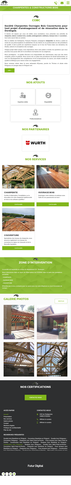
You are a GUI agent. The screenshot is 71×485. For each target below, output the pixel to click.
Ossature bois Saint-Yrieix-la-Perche (34, 450)
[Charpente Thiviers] (19, 322)
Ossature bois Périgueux (33, 444)
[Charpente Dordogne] (19, 359)
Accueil (6, 414)
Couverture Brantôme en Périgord (38, 438)
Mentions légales (9, 425)
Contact (6, 423)
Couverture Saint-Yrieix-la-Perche (14, 446)
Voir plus (61, 301)
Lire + (9, 70)
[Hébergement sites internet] (35, 469)
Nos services (8, 419)
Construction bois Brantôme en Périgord (24, 442)
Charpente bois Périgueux (28, 448)
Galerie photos (8, 421)
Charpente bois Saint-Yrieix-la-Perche (32, 440)
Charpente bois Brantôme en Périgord (40, 446)
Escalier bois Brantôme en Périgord (15, 438)
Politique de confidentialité (12, 428)
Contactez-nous (35, 397)
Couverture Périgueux (11, 440)
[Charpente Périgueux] (52, 359)
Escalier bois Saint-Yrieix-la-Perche (54, 444)
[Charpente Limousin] (52, 322)
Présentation (8, 416)
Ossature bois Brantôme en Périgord (53, 442)
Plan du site (7, 430)
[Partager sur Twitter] (7, 474)
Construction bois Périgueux (13, 444)
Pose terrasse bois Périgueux (47, 448)
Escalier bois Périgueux (58, 438)
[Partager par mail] (10, 474)
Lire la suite (18, 204)
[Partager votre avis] (14, 474)
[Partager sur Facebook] (3, 474)
